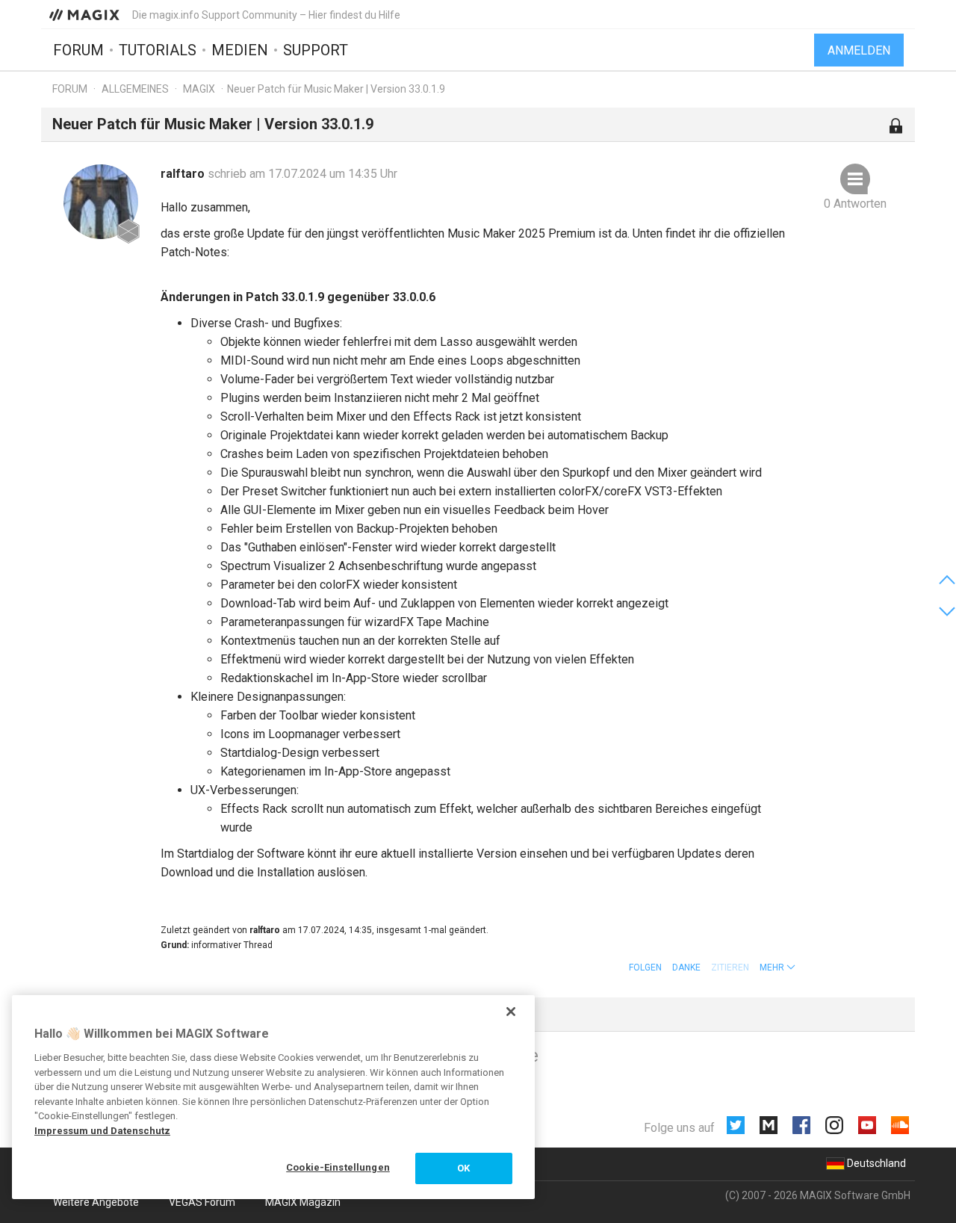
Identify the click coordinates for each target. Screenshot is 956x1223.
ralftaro (184, 174)
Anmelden (859, 50)
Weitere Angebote (96, 1202)
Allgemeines (135, 89)
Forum (78, 50)
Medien (239, 50)
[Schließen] (510, 1011)
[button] (777, 967)
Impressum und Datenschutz (102, 1130)
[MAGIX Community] (85, 14)
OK (463, 1168)
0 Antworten (855, 203)
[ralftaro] (100, 201)
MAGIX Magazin (303, 1202)
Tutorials (157, 50)
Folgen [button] (645, 967)
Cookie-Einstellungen (338, 1167)
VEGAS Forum (202, 1202)
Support (315, 50)
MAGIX (199, 89)
